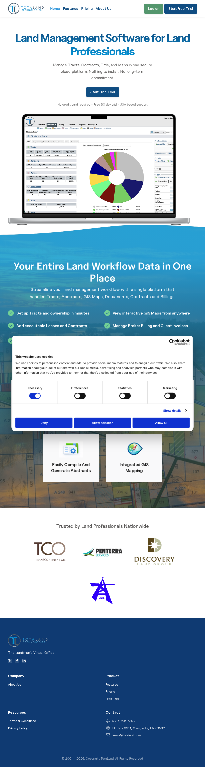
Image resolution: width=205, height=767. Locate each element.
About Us (104, 8)
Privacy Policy (18, 728)
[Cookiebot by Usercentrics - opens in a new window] (172, 342)
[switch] (80, 396)
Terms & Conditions (22, 721)
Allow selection (102, 422)
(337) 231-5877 (124, 721)
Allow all (161, 422)
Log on (153, 8)
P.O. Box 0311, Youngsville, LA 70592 (138, 728)
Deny (44, 422)
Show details (172, 410)
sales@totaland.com (126, 735)
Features (70, 8)
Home (55, 8)
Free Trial (112, 699)
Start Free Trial (180, 8)
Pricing (87, 8)
